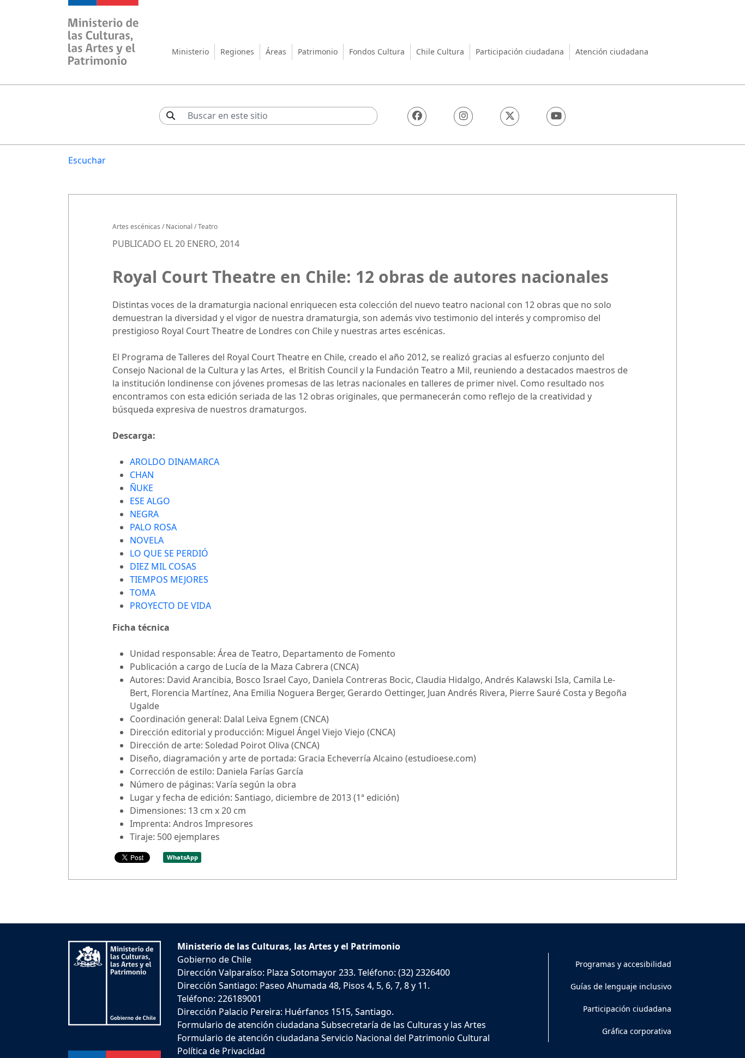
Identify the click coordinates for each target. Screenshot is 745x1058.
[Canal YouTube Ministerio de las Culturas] (556, 116)
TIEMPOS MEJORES (169, 579)
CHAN (142, 475)
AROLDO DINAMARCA (174, 462)
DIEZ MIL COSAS (163, 566)
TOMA (142, 592)
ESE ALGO (150, 501)
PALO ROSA (153, 527)
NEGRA (144, 514)
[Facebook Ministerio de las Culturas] (416, 116)
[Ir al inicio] (103, 34)
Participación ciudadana (520, 51)
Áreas (276, 51)
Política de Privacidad (221, 1051)
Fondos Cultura (377, 51)
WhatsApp (182, 857)
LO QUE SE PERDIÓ (169, 553)
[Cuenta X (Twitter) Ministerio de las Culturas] (509, 116)
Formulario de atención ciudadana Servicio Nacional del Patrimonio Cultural (333, 1038)
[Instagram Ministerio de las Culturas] (463, 116)
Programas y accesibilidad (623, 964)
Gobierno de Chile (214, 959)
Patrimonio (318, 51)
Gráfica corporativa (636, 1031)
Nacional (179, 226)
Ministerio (190, 51)
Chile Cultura (440, 51)
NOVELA (147, 540)
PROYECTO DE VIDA (170, 606)
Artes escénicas (136, 226)
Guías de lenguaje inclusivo (620, 986)
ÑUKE (141, 488)
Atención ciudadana (611, 51)
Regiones (237, 51)
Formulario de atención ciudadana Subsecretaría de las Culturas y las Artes (331, 1025)
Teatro (208, 226)
